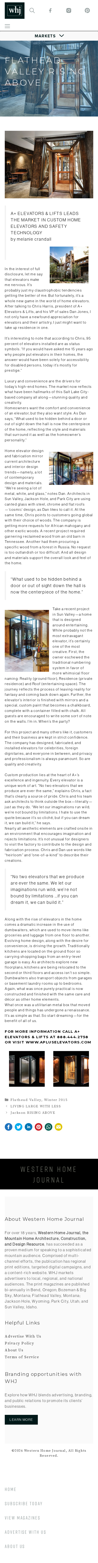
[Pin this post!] (38, 1129)
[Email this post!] (58, 1129)
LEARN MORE (21, 1419)
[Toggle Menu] (49, 36)
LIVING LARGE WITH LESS (35, 1106)
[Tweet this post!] (18, 1129)
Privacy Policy (19, 1343)
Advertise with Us (25, 1532)
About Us (14, 1350)
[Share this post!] (8, 1129)
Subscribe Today (24, 1503)
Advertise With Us (23, 1336)
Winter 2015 (56, 1100)
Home (11, 1489)
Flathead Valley (25, 1100)
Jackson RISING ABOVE (32, 1112)
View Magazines (22, 1517)
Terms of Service (22, 1357)
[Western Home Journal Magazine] (14, 10)
